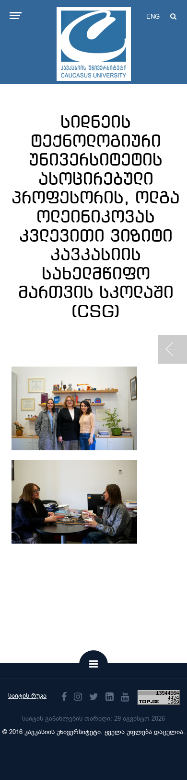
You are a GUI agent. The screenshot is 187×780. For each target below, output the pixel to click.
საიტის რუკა (27, 695)
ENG (153, 16)
